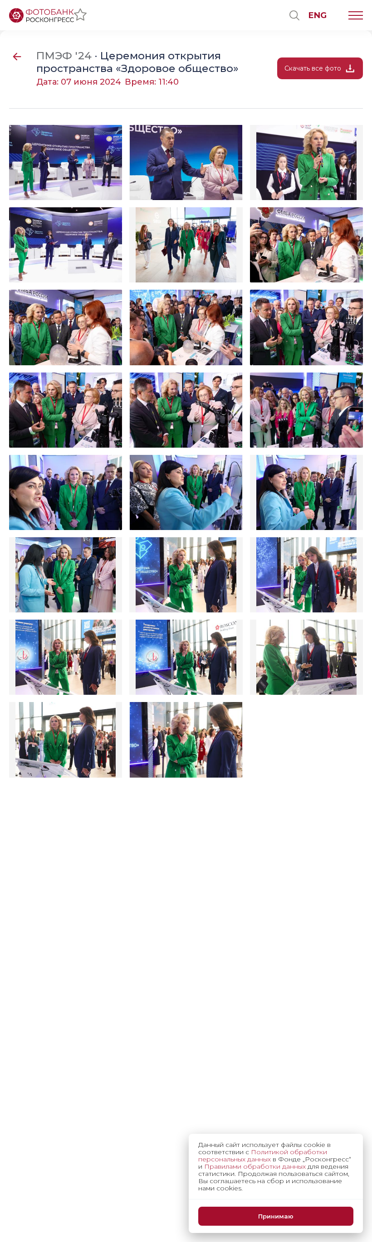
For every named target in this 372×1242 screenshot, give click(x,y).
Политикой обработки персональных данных (262, 1155)
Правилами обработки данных (255, 1166)
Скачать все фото (312, 68)
